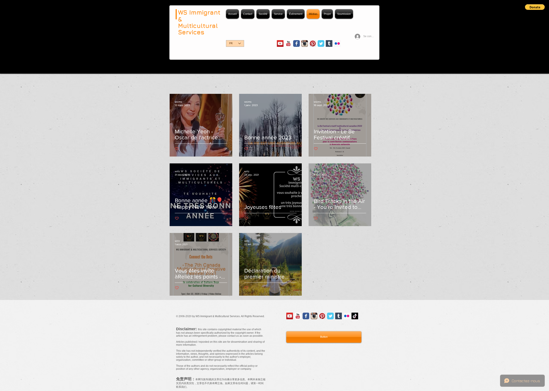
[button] (535, 7)
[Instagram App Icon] (304, 43)
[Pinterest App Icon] (312, 43)
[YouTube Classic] (288, 43)
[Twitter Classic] (321, 43)
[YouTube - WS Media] (280, 43)
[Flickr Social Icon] (337, 43)
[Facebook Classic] (296, 43)
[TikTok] (354, 316)
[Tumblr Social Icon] (329, 43)
